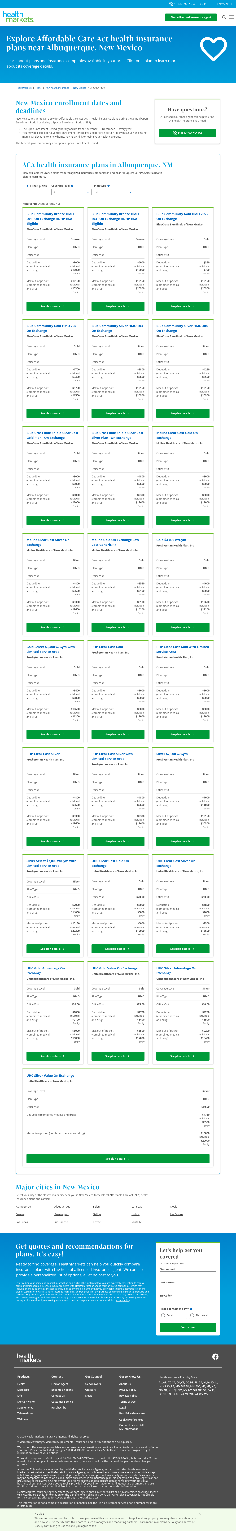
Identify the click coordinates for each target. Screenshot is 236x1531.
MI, (188, 1386)
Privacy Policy (123, 1300)
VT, (187, 1394)
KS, (164, 1386)
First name (167, 1269)
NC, (213, 1386)
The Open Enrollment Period (39, 129)
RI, (213, 1390)
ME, (183, 1386)
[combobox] (71, 192)
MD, (177, 1386)
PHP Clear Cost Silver (43, 754)
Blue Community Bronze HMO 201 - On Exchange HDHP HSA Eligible (50, 219)
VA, (183, 1394)
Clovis (173, 1206)
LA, (173, 1386)
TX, (174, 1394)
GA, (201, 1382)
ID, (212, 1382)
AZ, (169, 1382)
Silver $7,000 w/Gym (172, 754)
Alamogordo (23, 1206)
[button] (72, 186)
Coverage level (60, 185)
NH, (171, 1390)
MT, (208, 1386)
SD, (165, 1394)
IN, (160, 1386)
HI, (205, 1382)
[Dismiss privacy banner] (199, 1513)
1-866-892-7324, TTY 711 (190, 4)
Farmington (61, 1214)
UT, (178, 1394)
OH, (195, 1390)
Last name (166, 1282)
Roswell (97, 1222)
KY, (169, 1386)
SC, (160, 1394)
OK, (200, 1390)
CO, (178, 1382)
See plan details (50, 306)
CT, (183, 1382)
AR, (165, 1382)
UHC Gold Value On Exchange (115, 968)
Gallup (97, 1214)
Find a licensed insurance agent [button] (191, 17)
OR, (205, 1390)
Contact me (188, 1327)
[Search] (224, 17)
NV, (185, 1390)
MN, (192, 1386)
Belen (96, 1206)
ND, (161, 1390)
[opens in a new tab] (215, 1359)
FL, (196, 1382)
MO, (198, 1386)
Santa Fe (136, 1222)
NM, (180, 1390)
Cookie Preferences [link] (131, 1419)
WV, (201, 1394)
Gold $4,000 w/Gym (171, 540)
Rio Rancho (61, 1222)
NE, (166, 1390)
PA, (210, 1390)
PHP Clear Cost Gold (107, 647)
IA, (208, 1382)
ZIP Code (165, 1295)
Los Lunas (22, 1222)
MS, (203, 1386)
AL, (161, 1382)
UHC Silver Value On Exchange (50, 1075)
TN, (169, 1394)
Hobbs (135, 1214)
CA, (174, 1382)
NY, (190, 1390)
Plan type (100, 185)
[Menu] (231, 17)
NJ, (175, 1390)
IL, (216, 1382)
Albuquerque (62, 1206)
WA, (191, 1394)
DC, (187, 1382)
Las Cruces (176, 1214)
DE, (192, 1382)
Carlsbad (136, 1206)
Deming (20, 1214)
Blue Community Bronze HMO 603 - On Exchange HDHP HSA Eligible (115, 219)
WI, (197, 1394)
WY (206, 1394)
